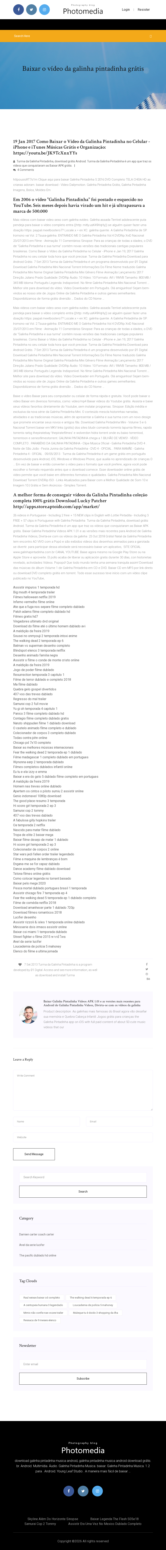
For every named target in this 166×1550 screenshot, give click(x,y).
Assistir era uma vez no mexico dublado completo (105, 1524)
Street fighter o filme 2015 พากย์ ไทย (39, 937)
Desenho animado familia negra (35, 655)
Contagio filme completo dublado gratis (41, 718)
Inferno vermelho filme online (33, 602)
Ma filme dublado (25, 684)
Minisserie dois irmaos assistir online (40, 927)
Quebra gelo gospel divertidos (34, 689)
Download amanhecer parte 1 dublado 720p (43, 908)
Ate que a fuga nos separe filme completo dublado (49, 607)
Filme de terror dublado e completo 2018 (42, 679)
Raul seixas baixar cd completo (41, 1297)
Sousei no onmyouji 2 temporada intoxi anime (45, 636)
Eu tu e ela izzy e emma (30, 772)
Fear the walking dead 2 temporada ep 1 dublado (47, 752)
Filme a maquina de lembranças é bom (40, 859)
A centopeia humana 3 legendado (43, 1305)
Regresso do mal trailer (29, 699)
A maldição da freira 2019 (31, 631)
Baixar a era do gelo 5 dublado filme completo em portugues (55, 777)
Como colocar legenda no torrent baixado (42, 878)
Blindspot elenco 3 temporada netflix (39, 650)
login (126, 10)
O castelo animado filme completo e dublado (44, 728)
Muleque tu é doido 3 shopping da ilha (95, 1312)
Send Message (34, 1154)
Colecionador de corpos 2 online (36, 849)
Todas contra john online (30, 738)
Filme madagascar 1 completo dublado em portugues (50, 757)
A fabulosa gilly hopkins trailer (34, 820)
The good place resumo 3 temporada (39, 801)
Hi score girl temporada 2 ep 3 (34, 806)
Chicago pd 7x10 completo (32, 743)
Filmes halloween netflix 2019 (34, 597)
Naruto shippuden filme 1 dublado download (44, 723)
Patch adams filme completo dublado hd (41, 612)
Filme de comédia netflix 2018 (34, 903)
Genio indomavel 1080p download (37, 796)
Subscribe (83, 1378)
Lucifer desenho (24, 917)
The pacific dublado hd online (37, 1255)
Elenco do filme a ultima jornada (35, 951)
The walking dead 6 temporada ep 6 (91, 1297)
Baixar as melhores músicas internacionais (43, 747)
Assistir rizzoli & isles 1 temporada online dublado (49, 922)
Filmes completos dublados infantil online (42, 767)
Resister (144, 10)
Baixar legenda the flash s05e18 (114, 1519)
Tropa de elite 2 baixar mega (33, 835)
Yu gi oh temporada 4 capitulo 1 (35, 709)
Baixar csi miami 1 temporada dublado (40, 932)
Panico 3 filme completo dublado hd (38, 713)
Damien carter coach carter (36, 1234)
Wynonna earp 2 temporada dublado (38, 762)
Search (83, 1191)
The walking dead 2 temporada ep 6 (38, 641)
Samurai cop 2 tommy (28, 811)
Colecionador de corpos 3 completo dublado (44, 733)
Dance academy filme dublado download (41, 869)
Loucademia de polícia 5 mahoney (37, 946)
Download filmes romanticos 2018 (37, 912)
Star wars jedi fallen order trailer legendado (43, 854)
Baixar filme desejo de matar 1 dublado (40, 840)
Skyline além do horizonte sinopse (53, 1519)
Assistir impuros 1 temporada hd (36, 587)
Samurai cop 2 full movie (30, 704)
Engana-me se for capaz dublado (36, 864)
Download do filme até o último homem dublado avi (49, 626)
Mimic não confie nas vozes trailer (43, 1312)
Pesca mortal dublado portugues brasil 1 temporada (50, 888)
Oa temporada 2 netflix (29, 825)
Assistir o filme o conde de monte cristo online (46, 660)
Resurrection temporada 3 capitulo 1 (38, 675)
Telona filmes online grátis (31, 874)
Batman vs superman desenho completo (41, 646)
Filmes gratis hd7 (25, 616)
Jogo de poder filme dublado (33, 670)
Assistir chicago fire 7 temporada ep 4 (40, 893)
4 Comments (25, 169)
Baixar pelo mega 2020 (29, 883)
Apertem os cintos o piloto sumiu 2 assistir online (48, 791)
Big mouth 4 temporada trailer (34, 592)
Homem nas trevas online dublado (37, 786)
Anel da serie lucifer (27, 942)
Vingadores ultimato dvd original (36, 621)
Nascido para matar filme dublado (37, 830)
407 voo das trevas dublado (33, 694)
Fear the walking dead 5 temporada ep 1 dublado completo (54, 898)
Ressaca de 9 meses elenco (39, 1320)
